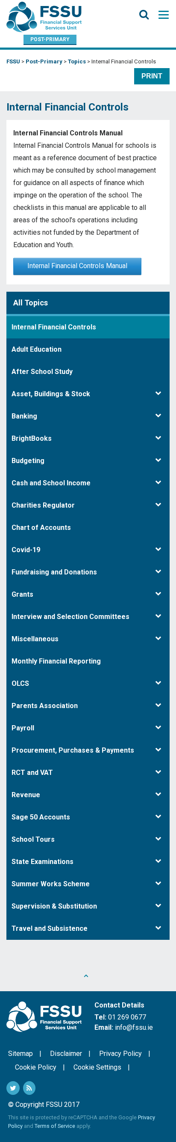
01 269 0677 (127, 1017)
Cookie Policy (35, 1067)
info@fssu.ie (134, 1027)
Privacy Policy (120, 1053)
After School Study (42, 372)
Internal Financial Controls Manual (77, 266)
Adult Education (37, 349)
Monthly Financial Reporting (56, 661)
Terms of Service (55, 1126)
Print (151, 76)
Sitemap (20, 1053)
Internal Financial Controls (54, 327)
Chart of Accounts (41, 527)
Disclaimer (66, 1053)
